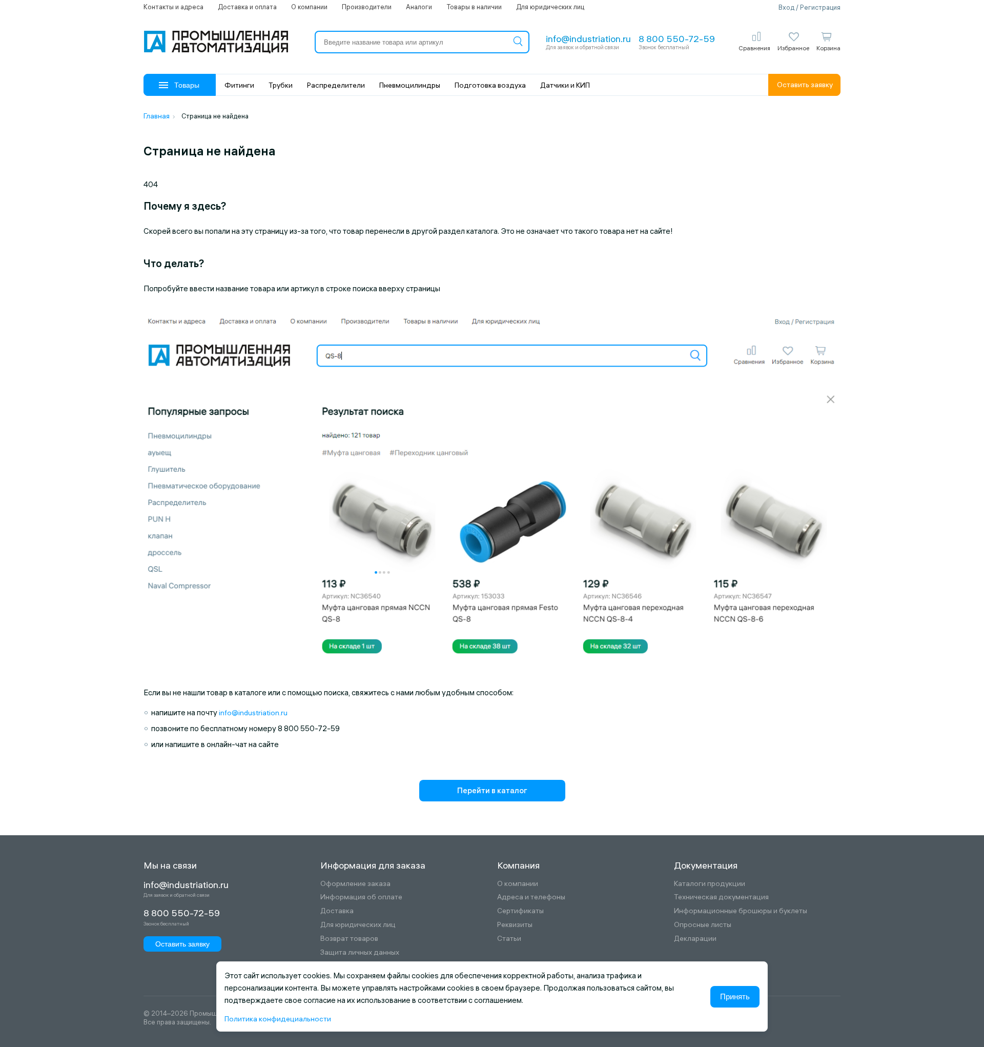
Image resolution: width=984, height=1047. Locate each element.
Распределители (336, 85)
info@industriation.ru (588, 39)
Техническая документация (721, 897)
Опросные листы (702, 924)
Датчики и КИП (565, 85)
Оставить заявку (805, 84)
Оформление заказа (355, 883)
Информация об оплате (361, 897)
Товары (186, 85)
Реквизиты (514, 924)
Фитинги (239, 85)
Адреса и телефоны (531, 897)
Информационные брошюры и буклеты (740, 911)
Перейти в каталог (492, 790)
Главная (157, 115)
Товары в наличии (474, 7)
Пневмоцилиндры (409, 85)
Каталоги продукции (709, 883)
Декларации (695, 938)
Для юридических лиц (550, 7)
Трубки (281, 85)
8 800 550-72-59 (677, 39)
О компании (309, 7)
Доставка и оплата (247, 7)
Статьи (509, 938)
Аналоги (419, 7)
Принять (735, 996)
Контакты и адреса (173, 7)
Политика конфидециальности (277, 1018)
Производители (367, 7)
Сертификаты (520, 911)
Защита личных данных (359, 952)
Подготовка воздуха (490, 85)
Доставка (337, 911)
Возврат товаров (349, 938)
